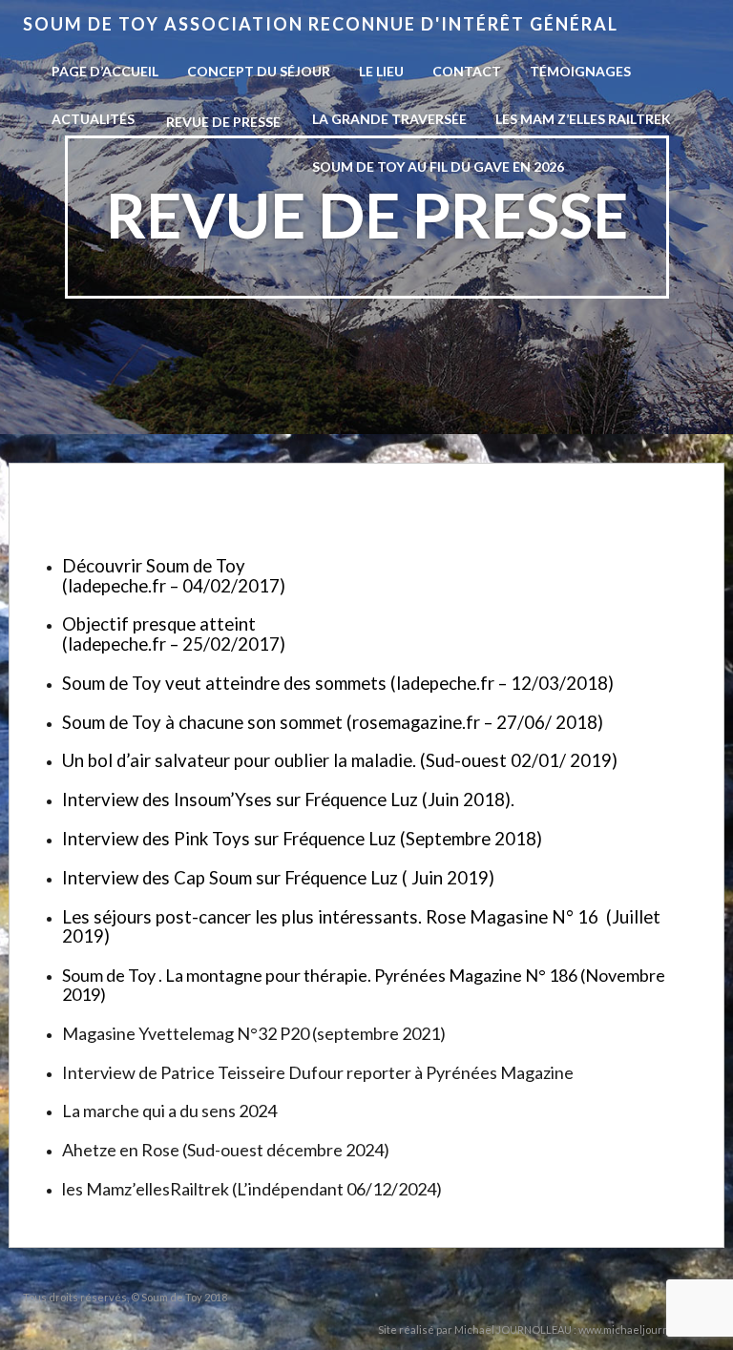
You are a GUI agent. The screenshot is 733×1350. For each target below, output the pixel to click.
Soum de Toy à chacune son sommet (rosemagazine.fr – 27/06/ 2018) (332, 722)
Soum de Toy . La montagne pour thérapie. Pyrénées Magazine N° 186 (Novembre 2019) (363, 985)
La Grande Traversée (389, 119)
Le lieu (381, 71)
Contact (466, 71)
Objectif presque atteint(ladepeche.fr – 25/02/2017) (173, 633)
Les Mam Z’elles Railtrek (583, 119)
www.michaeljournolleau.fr (644, 1329)
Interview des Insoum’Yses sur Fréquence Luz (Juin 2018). (288, 799)
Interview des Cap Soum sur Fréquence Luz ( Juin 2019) (278, 877)
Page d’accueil (105, 71)
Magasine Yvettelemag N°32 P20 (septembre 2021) (254, 1033)
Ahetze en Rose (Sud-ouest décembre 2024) (225, 1149)
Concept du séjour (258, 71)
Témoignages (580, 71)
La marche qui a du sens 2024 (169, 1110)
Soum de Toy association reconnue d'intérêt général (320, 23)
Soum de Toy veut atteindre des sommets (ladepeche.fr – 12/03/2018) (338, 683)
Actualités (93, 119)
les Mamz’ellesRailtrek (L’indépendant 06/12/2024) (252, 1188)
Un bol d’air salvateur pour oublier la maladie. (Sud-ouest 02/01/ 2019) (340, 760)
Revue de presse (223, 122)
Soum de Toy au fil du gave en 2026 (438, 166)
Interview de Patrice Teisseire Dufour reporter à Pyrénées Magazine (319, 1072)
